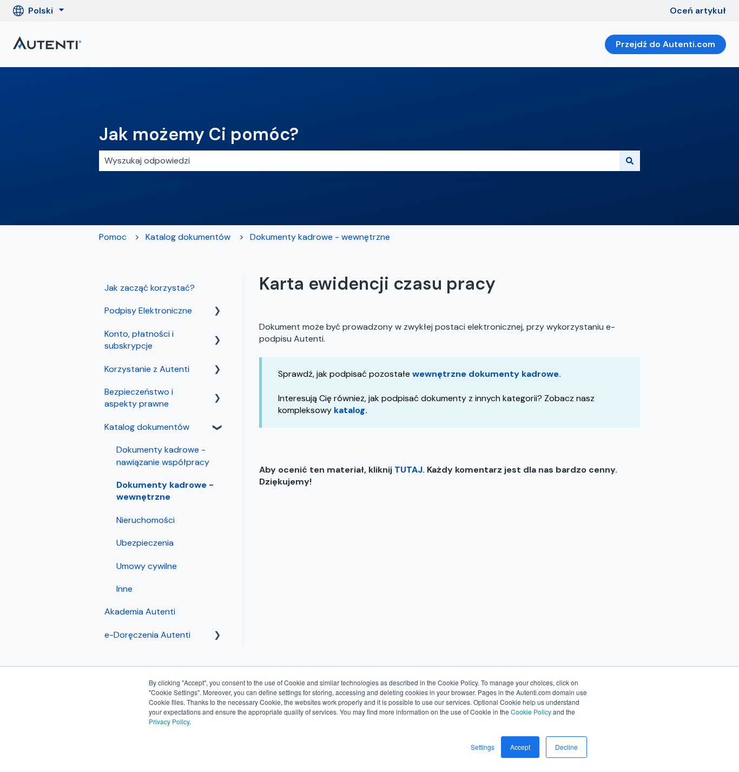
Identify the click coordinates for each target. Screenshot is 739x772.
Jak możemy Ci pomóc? (199, 134)
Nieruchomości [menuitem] (145, 520)
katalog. (350, 410)
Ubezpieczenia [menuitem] (145, 542)
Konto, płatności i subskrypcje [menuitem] (139, 339)
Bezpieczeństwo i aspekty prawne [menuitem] (138, 397)
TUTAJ (408, 469)
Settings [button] (482, 746)
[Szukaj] (629, 161)
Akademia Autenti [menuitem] (139, 611)
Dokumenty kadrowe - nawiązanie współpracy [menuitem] (162, 455)
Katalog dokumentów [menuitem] (146, 427)
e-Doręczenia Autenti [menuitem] (147, 634)
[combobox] (359, 161)
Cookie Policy (531, 711)
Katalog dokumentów (188, 237)
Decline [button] (566, 746)
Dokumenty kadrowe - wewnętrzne (320, 237)
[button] (217, 311)
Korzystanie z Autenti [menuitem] (146, 369)
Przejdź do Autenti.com (665, 44)
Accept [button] (520, 746)
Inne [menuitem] (124, 588)
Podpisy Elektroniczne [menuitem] (148, 310)
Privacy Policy (169, 721)
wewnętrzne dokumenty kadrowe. (486, 374)
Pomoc (113, 237)
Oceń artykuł (698, 10)
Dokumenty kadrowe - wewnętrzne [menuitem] (165, 490)
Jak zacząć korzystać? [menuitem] (149, 287)
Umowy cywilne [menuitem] (146, 566)
